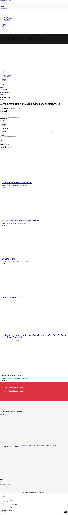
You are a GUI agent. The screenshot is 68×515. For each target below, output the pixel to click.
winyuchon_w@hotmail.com (5, 484)
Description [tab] (4, 124)
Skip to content (3, 0)
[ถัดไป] (1, 514)
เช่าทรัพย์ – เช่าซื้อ (9, 259)
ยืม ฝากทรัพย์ (42, 123)
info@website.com (3, 89)
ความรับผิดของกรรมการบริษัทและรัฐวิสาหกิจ (20, 220)
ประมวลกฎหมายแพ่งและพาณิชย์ (35, 123)
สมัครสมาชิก (4, 496)
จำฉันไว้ (6, 501)
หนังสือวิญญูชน (23, 123)
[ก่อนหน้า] (0, 514)
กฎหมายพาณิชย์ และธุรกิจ (12, 102)
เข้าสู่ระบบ (3, 495)
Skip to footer (8, 0)
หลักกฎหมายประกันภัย (11, 375)
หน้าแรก (1, 41)
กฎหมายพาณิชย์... (10, 41)
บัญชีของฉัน (2, 6)
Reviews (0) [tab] (4, 125)
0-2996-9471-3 (3, 487)
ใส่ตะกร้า (3, 187)
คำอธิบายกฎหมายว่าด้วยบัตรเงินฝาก (17, 182)
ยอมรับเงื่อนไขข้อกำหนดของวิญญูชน (7, 510)
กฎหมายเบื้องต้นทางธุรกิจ (12, 297)
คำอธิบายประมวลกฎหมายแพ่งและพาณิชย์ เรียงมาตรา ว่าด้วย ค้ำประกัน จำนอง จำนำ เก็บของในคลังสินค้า (34, 336)
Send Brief (2, 94)
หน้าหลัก (1, 102)
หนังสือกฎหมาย (5, 41)
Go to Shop (2, 99)
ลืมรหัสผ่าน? (2, 501)
